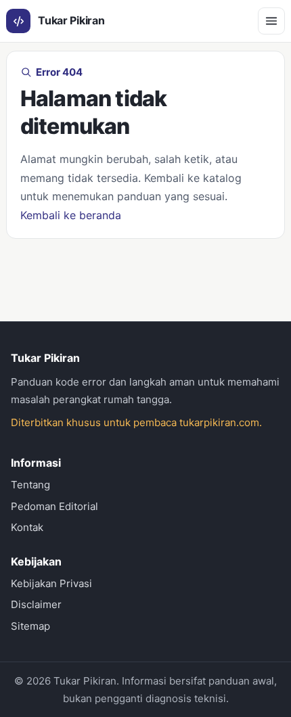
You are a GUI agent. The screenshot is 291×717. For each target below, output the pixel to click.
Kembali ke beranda (70, 215)
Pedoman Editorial (54, 506)
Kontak (27, 527)
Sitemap (30, 626)
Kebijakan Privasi (51, 583)
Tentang (30, 484)
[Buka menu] (271, 20)
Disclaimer (36, 604)
